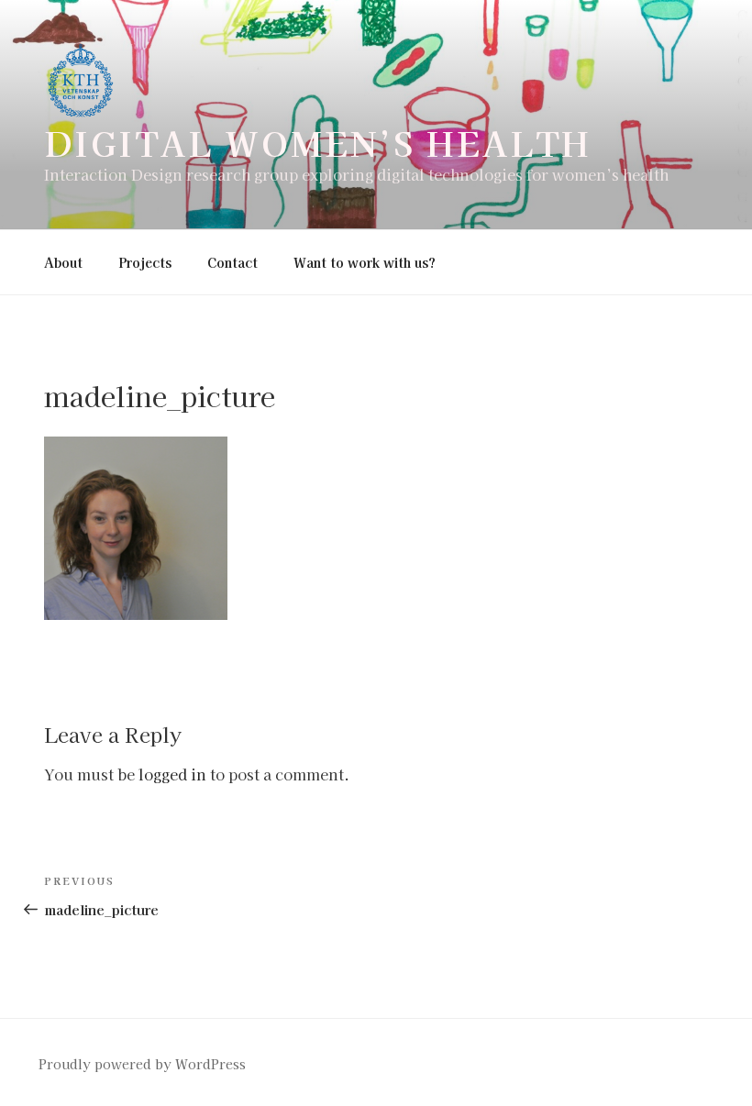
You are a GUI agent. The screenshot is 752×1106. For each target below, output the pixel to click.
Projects (144, 262)
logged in (172, 774)
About (63, 262)
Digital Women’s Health (318, 142)
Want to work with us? (364, 262)
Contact (232, 262)
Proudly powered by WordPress (142, 1064)
